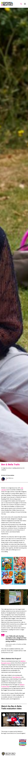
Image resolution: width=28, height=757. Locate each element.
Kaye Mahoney (17, 677)
